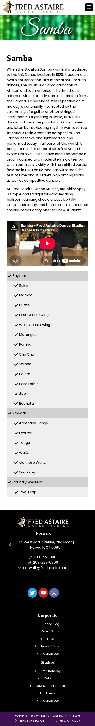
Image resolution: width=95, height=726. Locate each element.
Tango (24, 442)
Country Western (27, 482)
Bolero (24, 373)
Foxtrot (25, 433)
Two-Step (27, 491)
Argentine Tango (33, 423)
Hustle (24, 305)
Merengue (28, 334)
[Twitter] (32, 593)
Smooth (19, 413)
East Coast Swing (34, 314)
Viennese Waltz (32, 462)
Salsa (23, 285)
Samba (25, 364)
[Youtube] (43, 593)
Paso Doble (29, 383)
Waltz (24, 452)
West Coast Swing (34, 324)
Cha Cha (26, 354)
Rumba (25, 344)
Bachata (26, 403)
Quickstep (28, 472)
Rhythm (19, 275)
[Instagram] (54, 593)
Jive (22, 393)
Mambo (25, 295)
